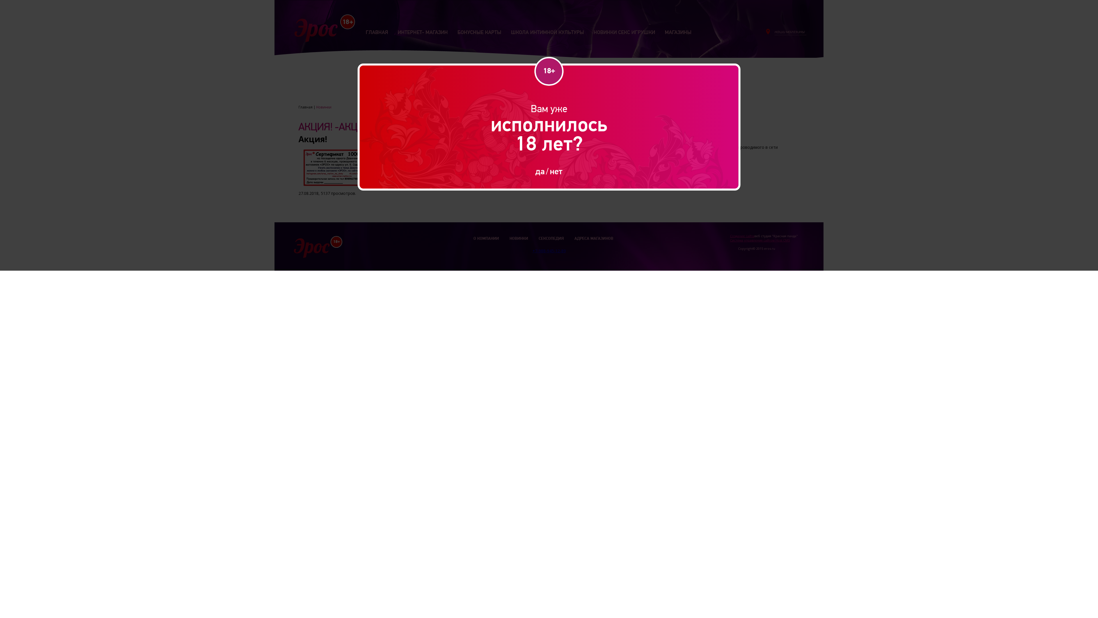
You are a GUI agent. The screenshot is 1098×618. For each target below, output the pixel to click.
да (540, 171)
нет (556, 171)
